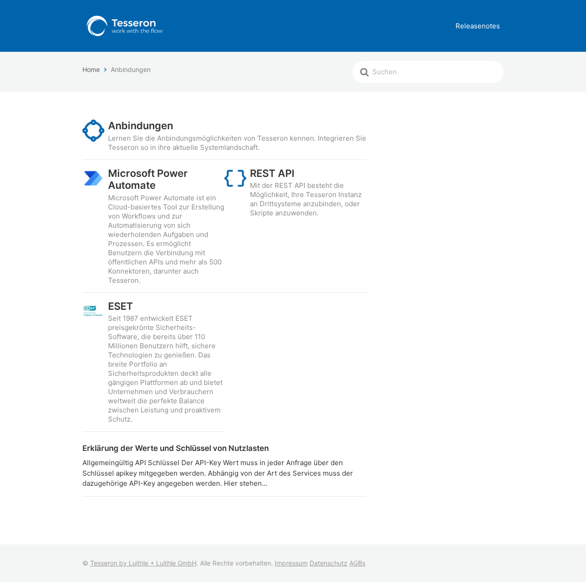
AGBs (357, 563)
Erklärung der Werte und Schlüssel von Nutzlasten (175, 448)
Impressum (291, 563)
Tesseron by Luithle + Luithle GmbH (143, 563)
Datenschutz (328, 563)
